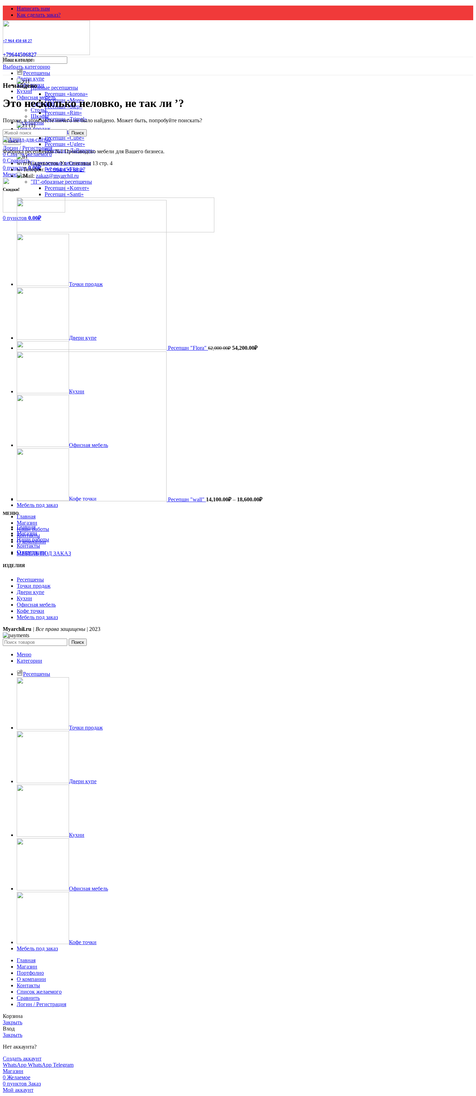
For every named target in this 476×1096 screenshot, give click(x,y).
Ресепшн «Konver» (67, 188)
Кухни (24, 91)
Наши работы (33, 539)
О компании (31, 552)
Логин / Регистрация (41, 1004)
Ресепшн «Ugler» (65, 144)
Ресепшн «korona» (66, 94)
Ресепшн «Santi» (64, 194)
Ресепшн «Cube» (64, 138)
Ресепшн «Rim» (63, 113)
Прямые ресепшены (54, 88)
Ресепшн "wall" (187, 499)
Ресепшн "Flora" (188, 348)
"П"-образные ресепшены (61, 182)
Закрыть (12, 1022)
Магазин (27, 533)
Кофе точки (30, 611)
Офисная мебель (36, 605)
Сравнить (28, 998)
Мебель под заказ (37, 617)
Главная (26, 527)
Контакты (28, 546)
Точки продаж (34, 586)
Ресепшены (30, 579)
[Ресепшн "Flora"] (92, 348)
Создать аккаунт (22, 1059)
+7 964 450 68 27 (65, 169)
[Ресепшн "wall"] (92, 499)
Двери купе (30, 79)
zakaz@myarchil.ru (57, 176)
